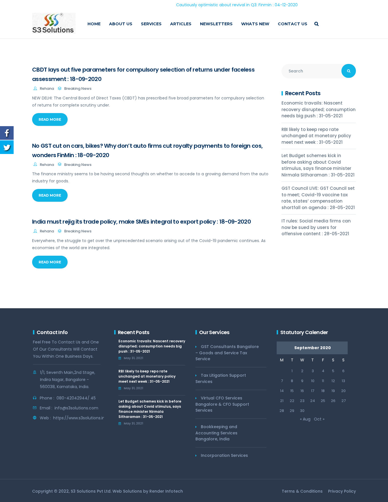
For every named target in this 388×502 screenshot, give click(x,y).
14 (282, 390)
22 (292, 400)
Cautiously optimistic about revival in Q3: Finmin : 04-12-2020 (225, 5)
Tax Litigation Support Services (220, 378)
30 (302, 410)
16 (302, 390)
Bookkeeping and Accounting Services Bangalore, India (216, 433)
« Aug (305, 419)
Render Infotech (166, 491)
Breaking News (77, 88)
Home (94, 23)
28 (281, 410)
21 (281, 400)
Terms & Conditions (302, 491)
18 (323, 390)
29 (292, 410)
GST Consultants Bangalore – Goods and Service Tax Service (227, 353)
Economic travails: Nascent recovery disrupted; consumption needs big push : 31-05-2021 (318, 109)
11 (323, 381)
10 (312, 381)
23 (302, 400)
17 (312, 390)
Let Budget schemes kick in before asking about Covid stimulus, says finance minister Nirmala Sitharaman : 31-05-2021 (317, 165)
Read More (50, 119)
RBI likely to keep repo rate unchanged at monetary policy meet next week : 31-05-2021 (316, 135)
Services (151, 23)
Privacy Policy (342, 491)
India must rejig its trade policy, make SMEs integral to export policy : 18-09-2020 (141, 222)
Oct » (319, 419)
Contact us (292, 23)
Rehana (47, 88)
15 (292, 390)
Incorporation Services (224, 455)
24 (312, 400)
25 (323, 400)
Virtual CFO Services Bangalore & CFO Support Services (222, 404)
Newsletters (216, 23)
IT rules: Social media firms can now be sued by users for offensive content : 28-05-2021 (316, 227)
